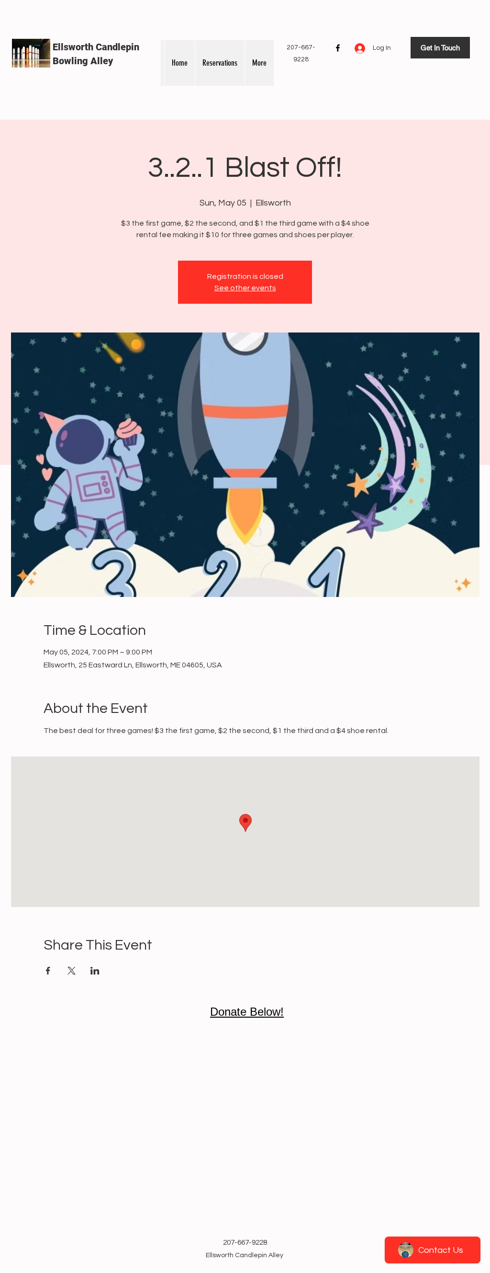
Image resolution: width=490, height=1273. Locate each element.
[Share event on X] (71, 971)
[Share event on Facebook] (48, 971)
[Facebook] (338, 48)
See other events (245, 288)
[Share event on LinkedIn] (95, 971)
